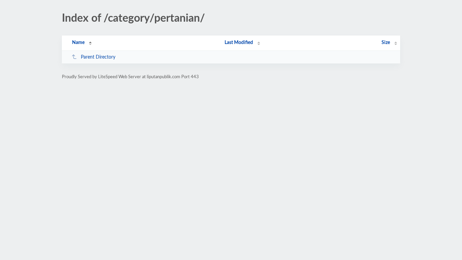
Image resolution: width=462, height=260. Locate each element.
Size (386, 42)
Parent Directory (98, 57)
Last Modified (239, 42)
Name (78, 42)
